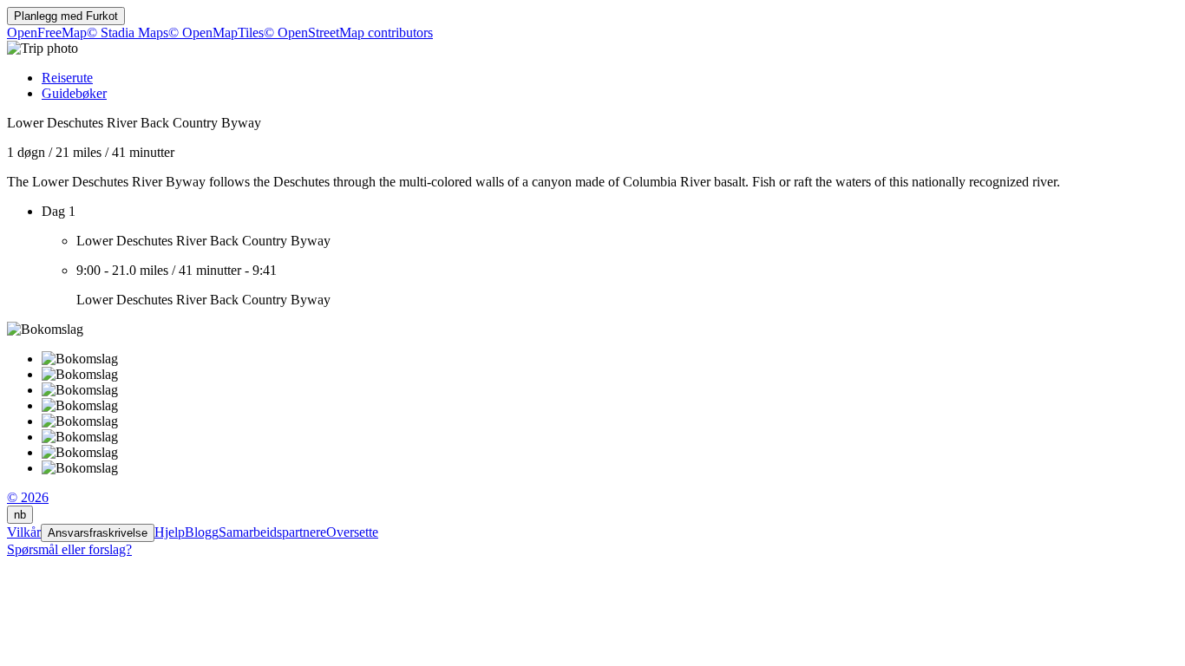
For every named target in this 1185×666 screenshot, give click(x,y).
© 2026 (28, 497)
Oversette (352, 532)
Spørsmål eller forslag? (69, 549)
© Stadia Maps (127, 32)
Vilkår (24, 532)
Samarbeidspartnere (272, 532)
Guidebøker (74, 93)
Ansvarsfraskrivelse (97, 532)
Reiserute (67, 77)
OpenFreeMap (47, 32)
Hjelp (169, 532)
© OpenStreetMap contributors (348, 32)
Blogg (202, 532)
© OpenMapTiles (216, 32)
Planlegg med (66, 16)
